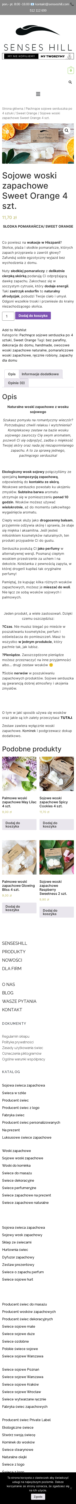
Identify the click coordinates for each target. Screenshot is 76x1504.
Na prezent (11, 1130)
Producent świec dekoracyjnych (27, 1319)
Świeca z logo (13, 1472)
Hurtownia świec (15, 1250)
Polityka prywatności (18, 1042)
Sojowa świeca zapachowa (24, 1085)
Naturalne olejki (14, 1457)
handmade (43, 345)
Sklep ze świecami (17, 1242)
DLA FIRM (12, 968)
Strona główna (12, 109)
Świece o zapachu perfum (23, 1272)
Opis (12, 374)
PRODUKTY (14, 951)
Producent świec (15, 1100)
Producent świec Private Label (26, 1420)
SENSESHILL (14, 943)
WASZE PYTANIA (19, 1001)
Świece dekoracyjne (18, 1181)
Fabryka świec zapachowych (25, 1407)
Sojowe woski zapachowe (22, 1158)
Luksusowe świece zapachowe (27, 1137)
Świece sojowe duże (19, 1334)
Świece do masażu (17, 1173)
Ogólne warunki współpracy (23, 1059)
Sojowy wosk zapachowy (22, 1235)
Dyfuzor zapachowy (18, 1257)
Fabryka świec (13, 1115)
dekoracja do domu (17, 345)
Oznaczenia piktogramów (22, 1054)
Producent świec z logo (20, 1108)
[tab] (11, 374)
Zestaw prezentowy (18, 1265)
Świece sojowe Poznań (20, 1370)
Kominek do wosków (19, 1442)
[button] (38, 94)
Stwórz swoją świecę (18, 1435)
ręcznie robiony (45, 355)
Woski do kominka (16, 1166)
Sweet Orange (26, 113)
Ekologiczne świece (18, 1428)
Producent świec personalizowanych (31, 1123)
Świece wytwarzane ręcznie (24, 1399)
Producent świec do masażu (24, 1304)
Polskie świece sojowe (20, 1349)
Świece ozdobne (15, 1341)
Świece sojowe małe (19, 1326)
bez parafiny (56, 340)
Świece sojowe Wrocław (22, 1392)
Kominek (28, 731)
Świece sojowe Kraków (21, 1384)
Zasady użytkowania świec (22, 1048)
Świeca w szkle (14, 1093)
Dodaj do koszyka (33, 315)
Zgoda (38, 1496)
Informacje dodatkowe (40, 374)
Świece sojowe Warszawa (22, 1356)
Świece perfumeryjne (19, 1188)
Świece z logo (13, 1464)
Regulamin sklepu (15, 1036)
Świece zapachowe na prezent (26, 1195)
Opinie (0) (16, 383)
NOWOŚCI (12, 960)
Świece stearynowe (17, 1450)
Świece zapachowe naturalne (25, 1203)
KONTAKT (12, 1009)
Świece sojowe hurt (17, 1279)
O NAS (8, 984)
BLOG (7, 992)
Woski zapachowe (16, 1151)
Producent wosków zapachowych (29, 1312)
